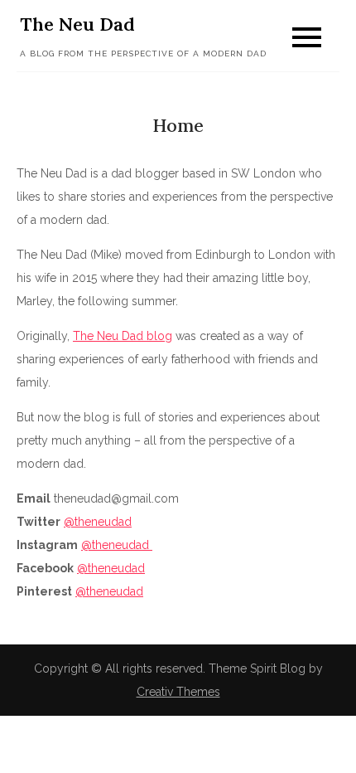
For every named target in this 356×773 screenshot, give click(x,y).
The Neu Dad (77, 24)
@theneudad (98, 521)
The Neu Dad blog (122, 336)
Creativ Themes (178, 691)
